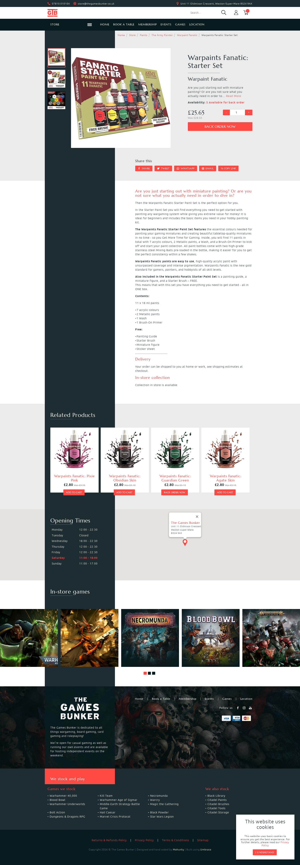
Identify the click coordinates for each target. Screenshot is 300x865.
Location (197, 24)
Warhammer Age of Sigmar (118, 799)
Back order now (220, 126)
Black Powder (159, 812)
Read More (233, 96)
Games (180, 24)
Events (166, 24)
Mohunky (178, 849)
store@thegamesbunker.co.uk (96, 3)
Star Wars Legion (162, 816)
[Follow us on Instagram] (244, 707)
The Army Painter (162, 35)
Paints (143, 35)
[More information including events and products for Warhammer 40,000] (29, 638)
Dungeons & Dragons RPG (67, 816)
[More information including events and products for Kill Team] (89, 638)
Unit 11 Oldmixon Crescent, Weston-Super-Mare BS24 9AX (216, 3)
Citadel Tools (216, 808)
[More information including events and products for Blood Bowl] (211, 638)
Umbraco (205, 849)
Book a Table (123, 24)
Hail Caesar (107, 812)
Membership (147, 24)
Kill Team (106, 795)
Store (132, 35)
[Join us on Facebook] (238, 707)
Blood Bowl (57, 799)
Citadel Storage (218, 812)
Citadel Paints (217, 799)
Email (209, 168)
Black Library (216, 795)
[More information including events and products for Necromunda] (150, 638)
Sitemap (203, 840)
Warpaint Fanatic (187, 35)
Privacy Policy (144, 840)
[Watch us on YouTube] (250, 707)
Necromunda (159, 795)
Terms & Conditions (175, 840)
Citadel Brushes (218, 804)
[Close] (197, 517)
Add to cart (74, 492)
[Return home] (71, 13)
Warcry (155, 799)
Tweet (164, 168)
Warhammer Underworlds (67, 804)
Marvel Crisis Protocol (115, 816)
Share (145, 168)
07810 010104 (61, 3)
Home (104, 24)
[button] (145, 673)
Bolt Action (57, 812)
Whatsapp (187, 168)
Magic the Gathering (164, 804)
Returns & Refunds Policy (109, 840)
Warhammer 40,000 (63, 795)
